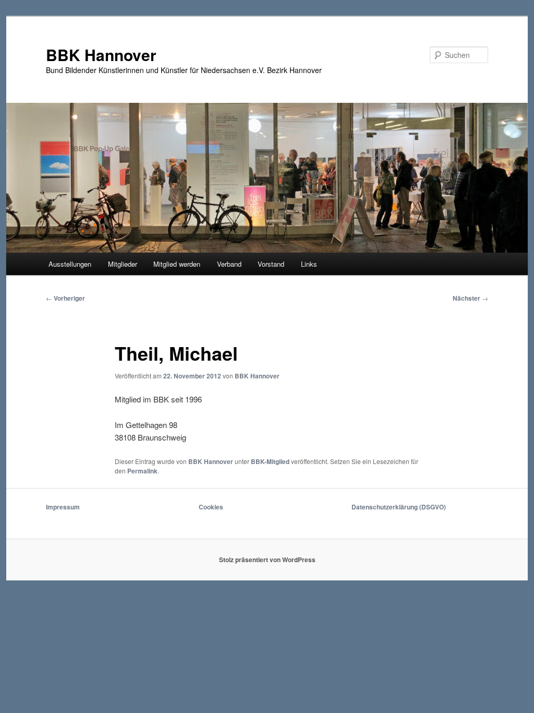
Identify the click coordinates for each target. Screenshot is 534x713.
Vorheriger (65, 298)
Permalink (142, 471)
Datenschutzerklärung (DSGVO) (398, 507)
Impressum (63, 507)
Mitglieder (122, 264)
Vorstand (271, 264)
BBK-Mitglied (270, 461)
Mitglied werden (176, 264)
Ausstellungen (69, 264)
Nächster (470, 298)
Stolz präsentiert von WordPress (267, 559)
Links (309, 264)
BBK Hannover (101, 54)
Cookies (211, 507)
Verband (229, 264)
